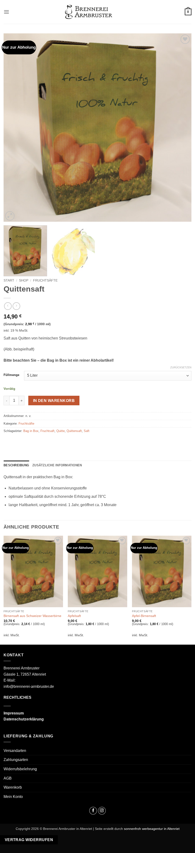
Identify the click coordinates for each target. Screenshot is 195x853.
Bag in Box (31, 431)
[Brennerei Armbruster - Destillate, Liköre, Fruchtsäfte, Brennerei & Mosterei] (88, 12)
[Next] (181, 127)
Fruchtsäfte (45, 280)
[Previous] (13, 127)
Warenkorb (13, 787)
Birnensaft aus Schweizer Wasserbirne (32, 616)
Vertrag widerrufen (29, 840)
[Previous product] (16, 306)
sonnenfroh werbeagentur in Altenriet (152, 829)
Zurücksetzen (180, 367)
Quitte (60, 431)
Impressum (14, 713)
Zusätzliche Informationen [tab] (57, 465)
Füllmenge (11, 375)
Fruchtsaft (47, 431)
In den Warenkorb (54, 401)
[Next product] (7, 306)
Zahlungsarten (16, 760)
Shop (23, 280)
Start (9, 280)
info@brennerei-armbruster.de (29, 686)
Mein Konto (13, 797)
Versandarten (15, 751)
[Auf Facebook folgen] (93, 811)
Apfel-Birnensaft (144, 616)
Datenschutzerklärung (24, 719)
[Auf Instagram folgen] (102, 811)
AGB (8, 778)
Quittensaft (74, 431)
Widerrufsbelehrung (20, 769)
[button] (6, 12)
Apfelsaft (74, 616)
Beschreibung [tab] (16, 465)
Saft (86, 431)
